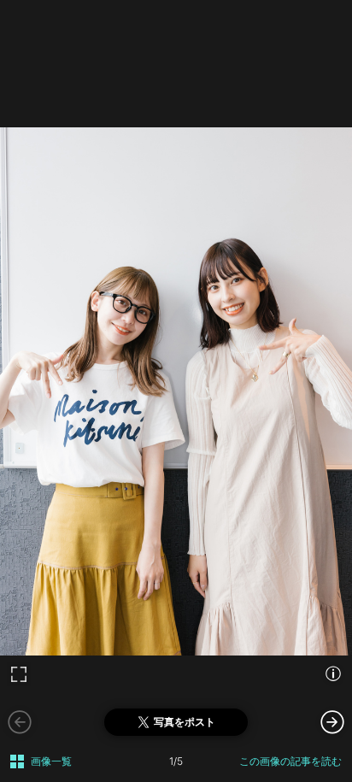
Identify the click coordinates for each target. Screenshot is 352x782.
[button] (332, 721)
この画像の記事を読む (290, 761)
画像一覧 (51, 761)
